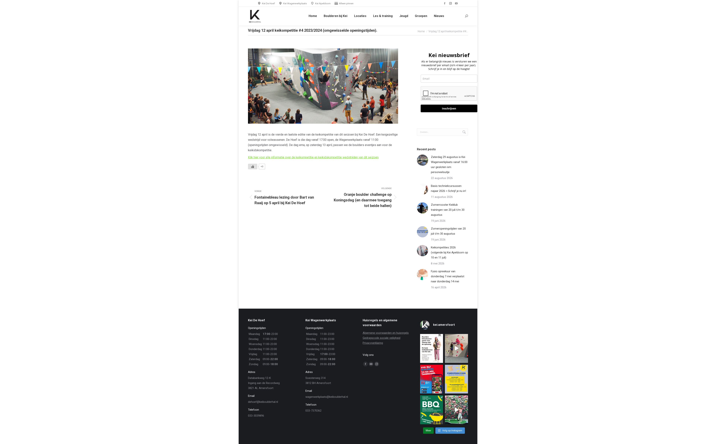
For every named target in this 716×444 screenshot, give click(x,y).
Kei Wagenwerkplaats (295, 3)
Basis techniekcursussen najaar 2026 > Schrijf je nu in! (448, 188)
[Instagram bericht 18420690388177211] (456, 379)
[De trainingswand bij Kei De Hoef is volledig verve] (431, 379)
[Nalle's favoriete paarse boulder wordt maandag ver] (456, 348)
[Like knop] (252, 166)
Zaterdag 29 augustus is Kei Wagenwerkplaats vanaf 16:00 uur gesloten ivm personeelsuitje (449, 164)
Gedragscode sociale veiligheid (381, 338)
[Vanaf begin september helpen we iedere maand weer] (431, 348)
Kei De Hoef (268, 3)
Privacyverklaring (373, 343)
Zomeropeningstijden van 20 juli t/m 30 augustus (448, 231)
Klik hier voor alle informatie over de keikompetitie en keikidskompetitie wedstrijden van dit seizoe (312, 157)
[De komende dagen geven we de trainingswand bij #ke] (456, 409)
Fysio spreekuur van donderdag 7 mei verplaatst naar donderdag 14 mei (447, 276)
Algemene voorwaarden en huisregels (386, 333)
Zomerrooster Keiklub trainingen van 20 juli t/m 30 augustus (447, 209)
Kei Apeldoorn (323, 3)
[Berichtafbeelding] (422, 160)
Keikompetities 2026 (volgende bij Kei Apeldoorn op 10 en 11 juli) (449, 252)
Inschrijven (449, 108)
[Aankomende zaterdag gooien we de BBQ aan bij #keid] (431, 409)
